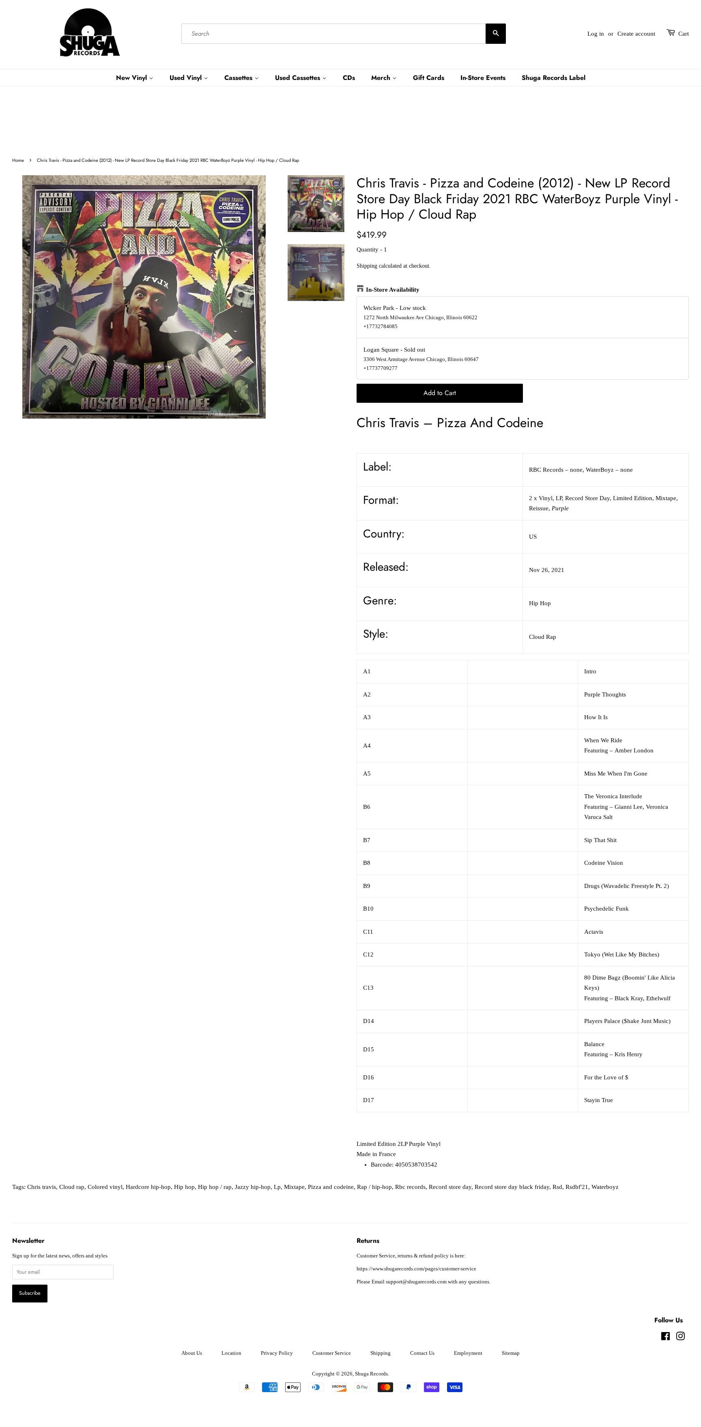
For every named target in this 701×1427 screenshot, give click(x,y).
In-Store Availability (392, 289)
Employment (468, 1353)
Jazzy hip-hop (253, 1187)
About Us (191, 1353)
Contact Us (422, 1353)
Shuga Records (371, 1374)
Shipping (367, 266)
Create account (636, 33)
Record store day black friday (512, 1187)
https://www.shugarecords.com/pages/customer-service (416, 1269)
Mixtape (294, 1187)
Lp (277, 1187)
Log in (595, 33)
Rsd (557, 1187)
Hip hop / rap (215, 1187)
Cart (683, 33)
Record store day (450, 1187)
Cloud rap (71, 1187)
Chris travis (41, 1187)
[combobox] (343, 34)
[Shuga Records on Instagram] (680, 1338)
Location (231, 1353)
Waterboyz (605, 1187)
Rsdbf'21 (577, 1187)
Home (18, 160)
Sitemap (511, 1353)
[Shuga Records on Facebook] (665, 1338)
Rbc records (410, 1187)
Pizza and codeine (331, 1187)
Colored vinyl (105, 1187)
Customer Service (331, 1353)
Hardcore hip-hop (148, 1187)
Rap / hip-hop (374, 1187)
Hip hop (184, 1187)
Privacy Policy (277, 1353)
